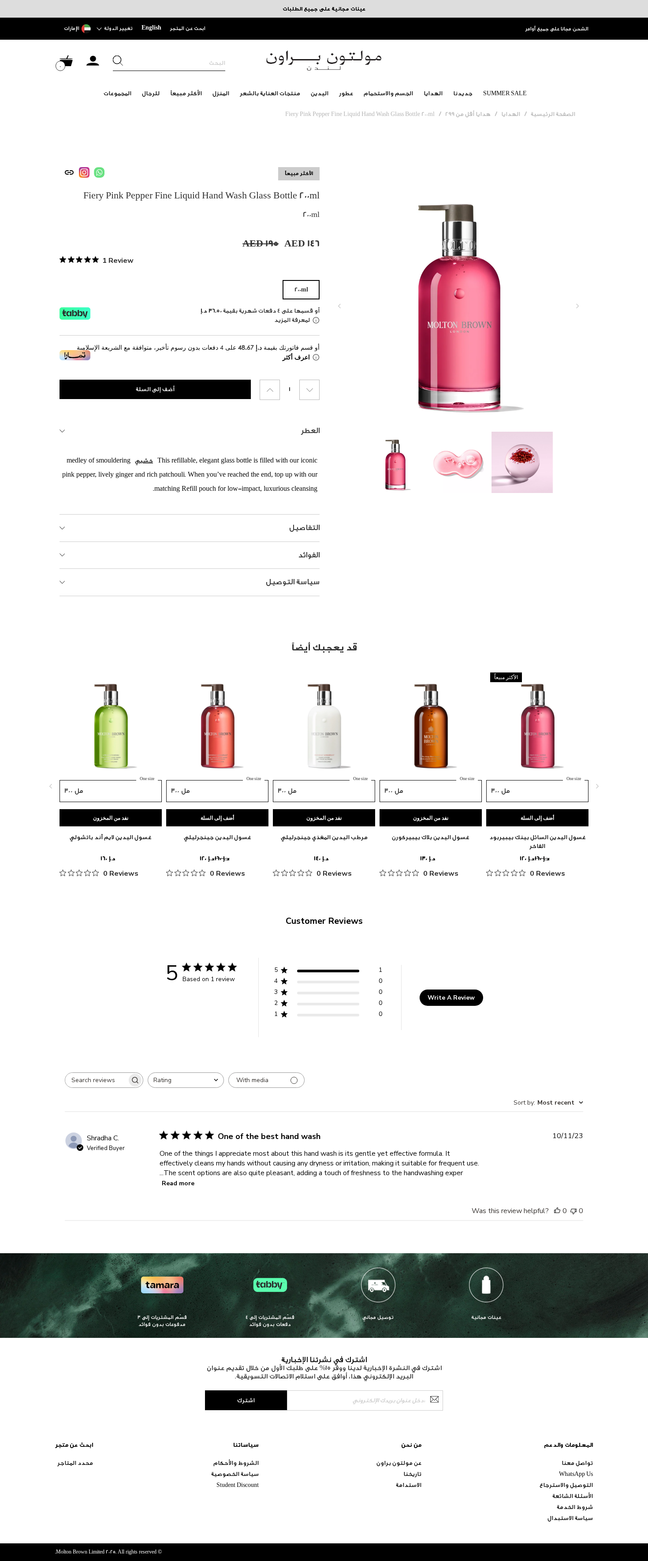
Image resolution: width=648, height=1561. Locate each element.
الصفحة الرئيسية (553, 114)
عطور (346, 93)
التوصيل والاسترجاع (566, 1485)
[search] (169, 63)
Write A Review (451, 997)
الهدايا (433, 93)
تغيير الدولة (118, 28)
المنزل (220, 93)
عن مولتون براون (398, 1463)
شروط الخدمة (575, 1507)
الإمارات (71, 28)
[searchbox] (96, 1080)
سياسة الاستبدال (570, 1518)
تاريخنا (412, 1474)
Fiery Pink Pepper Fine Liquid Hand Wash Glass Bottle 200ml (360, 114)
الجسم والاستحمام (388, 93)
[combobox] (186, 1080)
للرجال (151, 93)
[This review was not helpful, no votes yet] (573, 1211)
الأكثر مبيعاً (186, 93)
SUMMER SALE (505, 93)
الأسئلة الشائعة (572, 1496)
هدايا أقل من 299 (468, 114)
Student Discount (237, 1485)
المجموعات (117, 93)
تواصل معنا (577, 1463)
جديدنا (463, 93)
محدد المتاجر (75, 1463)
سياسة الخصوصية (235, 1474)
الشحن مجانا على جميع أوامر (556, 29)
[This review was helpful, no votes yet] (557, 1211)
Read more (178, 1183)
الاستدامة (408, 1485)
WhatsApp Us (576, 1474)
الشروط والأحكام (236, 1463)
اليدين (319, 93)
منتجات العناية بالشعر (270, 93)
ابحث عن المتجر (187, 28)
